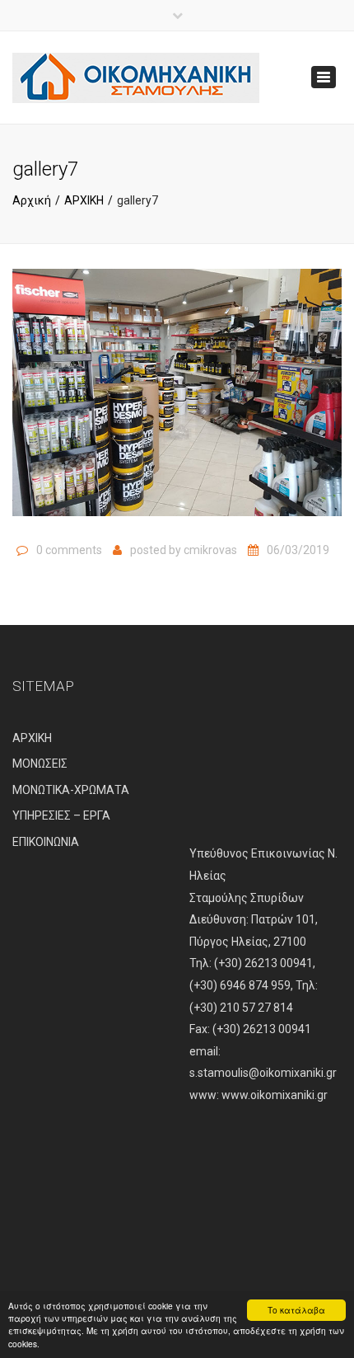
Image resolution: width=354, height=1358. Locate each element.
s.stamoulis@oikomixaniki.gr (263, 1072)
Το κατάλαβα (296, 1310)
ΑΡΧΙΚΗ (84, 200)
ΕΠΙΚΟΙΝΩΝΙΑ (45, 841)
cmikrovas (210, 550)
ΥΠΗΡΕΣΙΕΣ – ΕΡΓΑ (61, 815)
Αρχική (31, 200)
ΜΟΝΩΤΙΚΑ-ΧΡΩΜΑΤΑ (70, 789)
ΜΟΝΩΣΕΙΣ (40, 763)
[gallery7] (177, 399)
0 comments (69, 550)
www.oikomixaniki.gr (274, 1095)
